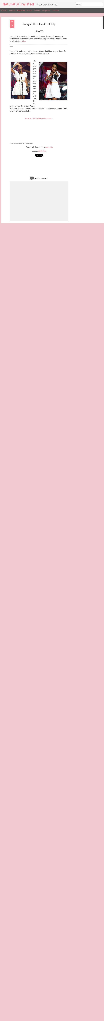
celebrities (42, 151)
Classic (4, 10)
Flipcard (12, 10)
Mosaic (29, 10)
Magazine (21, 10)
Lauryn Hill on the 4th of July (39, 24)
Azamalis (49, 147)
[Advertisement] (82, 60)
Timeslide (55, 10)
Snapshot (46, 10)
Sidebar (37, 10)
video (23, 41)
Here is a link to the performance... (39, 118)
